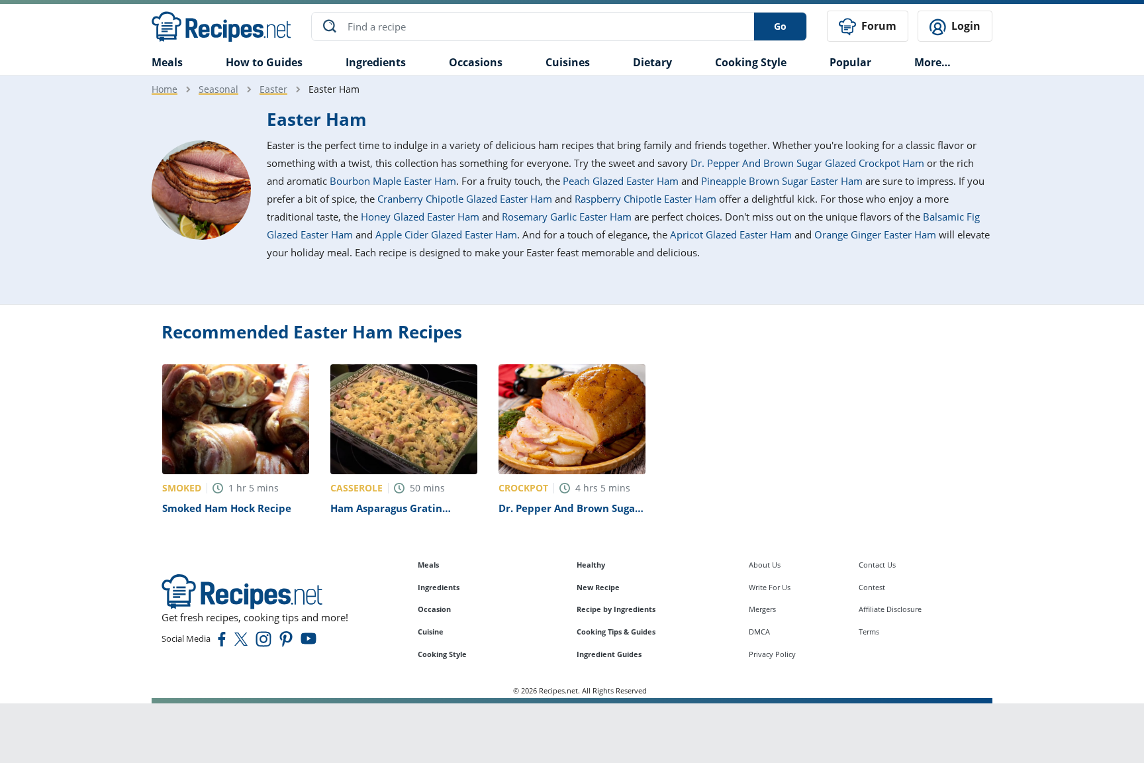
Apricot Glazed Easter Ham (731, 234)
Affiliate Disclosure (890, 609)
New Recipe (598, 587)
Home (164, 89)
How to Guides (264, 62)
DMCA (759, 631)
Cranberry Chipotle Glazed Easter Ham (464, 198)
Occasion (434, 609)
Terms (869, 631)
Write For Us (769, 587)
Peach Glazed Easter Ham (621, 180)
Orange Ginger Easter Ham (875, 234)
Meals (428, 565)
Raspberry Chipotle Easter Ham (645, 198)
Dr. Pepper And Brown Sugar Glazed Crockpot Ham (807, 163)
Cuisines (568, 62)
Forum (877, 26)
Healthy (591, 565)
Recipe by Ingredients (616, 609)
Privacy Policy (772, 654)
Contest (872, 587)
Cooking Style (442, 654)
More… (932, 62)
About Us (765, 565)
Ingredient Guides (609, 654)
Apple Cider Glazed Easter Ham (446, 234)
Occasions (475, 62)
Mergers (762, 609)
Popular (850, 62)
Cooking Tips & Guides (616, 631)
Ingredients (376, 62)
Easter (273, 89)
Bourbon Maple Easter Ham (393, 180)
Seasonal (218, 89)
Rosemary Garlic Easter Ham (567, 216)
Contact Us (877, 565)
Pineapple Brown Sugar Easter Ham (782, 180)
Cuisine (431, 631)
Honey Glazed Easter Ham (420, 216)
